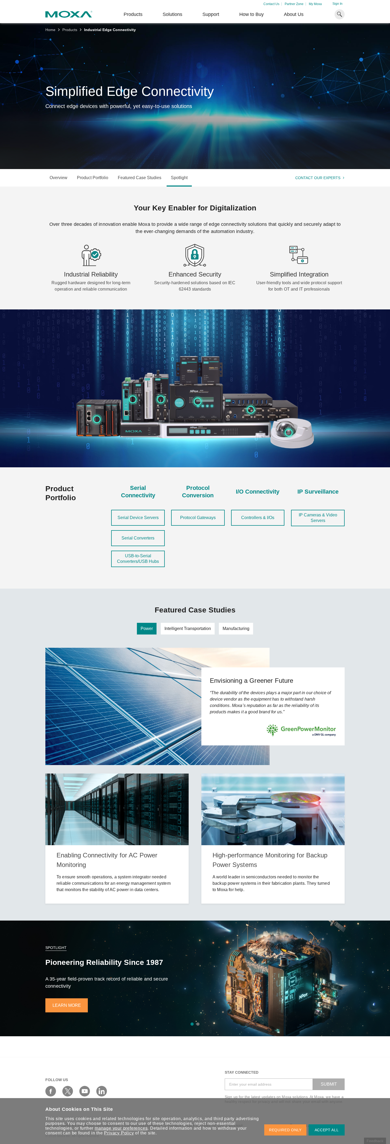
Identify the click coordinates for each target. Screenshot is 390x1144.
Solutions (172, 14)
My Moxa (315, 4)
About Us (294, 14)
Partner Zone (294, 4)
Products (69, 30)
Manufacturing (236, 628)
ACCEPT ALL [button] (327, 1130)
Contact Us (271, 4)
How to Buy (251, 14)
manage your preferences (121, 1128)
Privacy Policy (119, 1133)
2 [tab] (198, 1024)
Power (147, 628)
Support (210, 14)
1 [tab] (192, 1024)
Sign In (337, 3)
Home (50, 30)
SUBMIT (329, 1084)
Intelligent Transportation (187, 628)
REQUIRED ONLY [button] (285, 1130)
